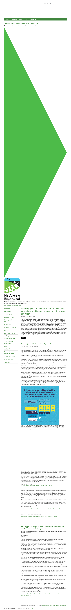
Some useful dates (9, 356)
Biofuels (6, 330)
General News (45, 605)
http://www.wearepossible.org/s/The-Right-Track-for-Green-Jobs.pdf (36, 485)
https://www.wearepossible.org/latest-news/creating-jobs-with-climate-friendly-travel (40, 509)
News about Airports (54, 605)
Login (32, 608)
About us (14, 19)
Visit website (12, 305)
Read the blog (23, 19)
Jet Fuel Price (8, 349)
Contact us (33, 19)
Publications (7, 324)
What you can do (9, 359)
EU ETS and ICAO (9, 333)
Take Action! (7, 362)
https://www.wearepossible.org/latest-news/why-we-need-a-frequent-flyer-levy (39, 516)
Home (7, 19)
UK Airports (7, 311)
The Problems (8, 314)
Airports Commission (10, 327)
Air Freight (7, 336)
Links (5, 346)
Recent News (63, 605)
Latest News (7, 308)
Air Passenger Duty (9, 338)
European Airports (9, 317)
